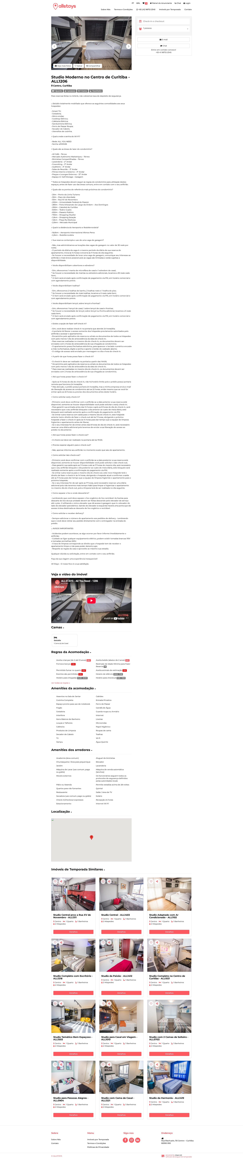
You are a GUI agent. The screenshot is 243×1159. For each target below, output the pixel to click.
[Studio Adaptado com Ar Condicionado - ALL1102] (169, 894)
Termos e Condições (123, 9)
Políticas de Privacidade (98, 1147)
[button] (128, 46)
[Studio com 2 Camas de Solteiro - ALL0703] (169, 1016)
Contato (188, 9)
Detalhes (73, 932)
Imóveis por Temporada (170, 9)
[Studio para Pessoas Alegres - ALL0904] (73, 1077)
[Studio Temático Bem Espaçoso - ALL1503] (73, 1016)
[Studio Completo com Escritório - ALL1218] (73, 955)
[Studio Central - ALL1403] (121, 894)
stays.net (178, 1155)
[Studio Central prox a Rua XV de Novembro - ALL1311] (73, 894)
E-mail (164, 39)
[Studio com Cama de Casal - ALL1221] (121, 1077)
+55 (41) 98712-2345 (146, 9)
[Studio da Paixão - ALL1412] (121, 955)
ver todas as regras (60, 683)
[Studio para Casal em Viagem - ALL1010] (121, 1016)
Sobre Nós (105, 9)
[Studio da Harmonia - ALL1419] (169, 1077)
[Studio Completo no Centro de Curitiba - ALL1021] (169, 955)
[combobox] (166, 29)
